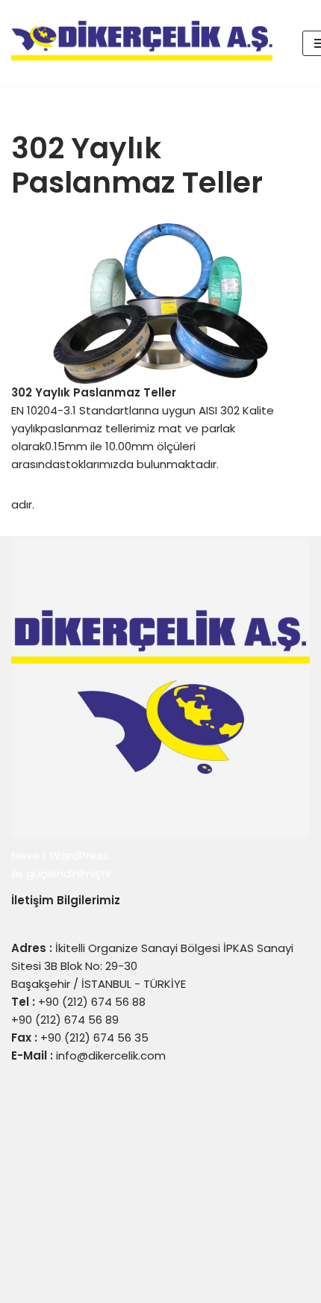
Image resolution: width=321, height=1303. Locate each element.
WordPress (79, 855)
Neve (25, 855)
